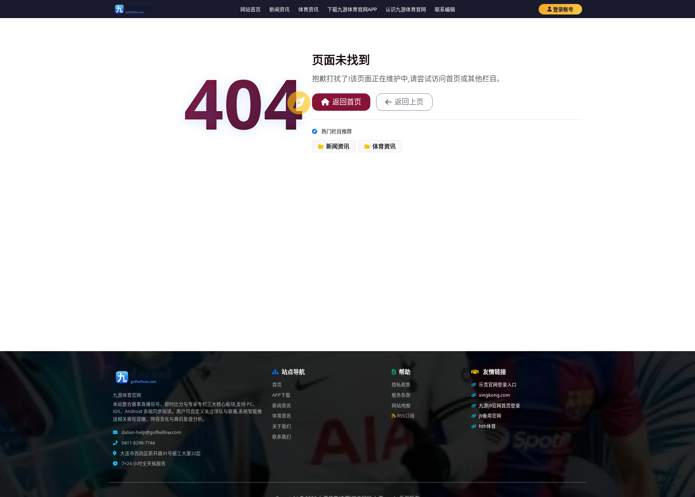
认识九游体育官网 (406, 9)
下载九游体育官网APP (352, 9)
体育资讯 (308, 9)
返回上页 (409, 102)
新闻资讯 (279, 9)
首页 (277, 385)
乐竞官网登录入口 (497, 385)
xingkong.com (494, 395)
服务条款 (401, 395)
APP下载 (281, 395)
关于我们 (281, 426)
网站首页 (250, 9)
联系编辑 (445, 9)
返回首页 (346, 102)
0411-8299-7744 (138, 443)
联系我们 (281, 437)
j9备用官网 (489, 416)
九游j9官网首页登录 (499, 406)
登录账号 (563, 9)
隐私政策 (401, 385)
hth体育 (487, 426)
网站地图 (401, 406)
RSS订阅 (405, 416)
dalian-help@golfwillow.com (151, 432)
